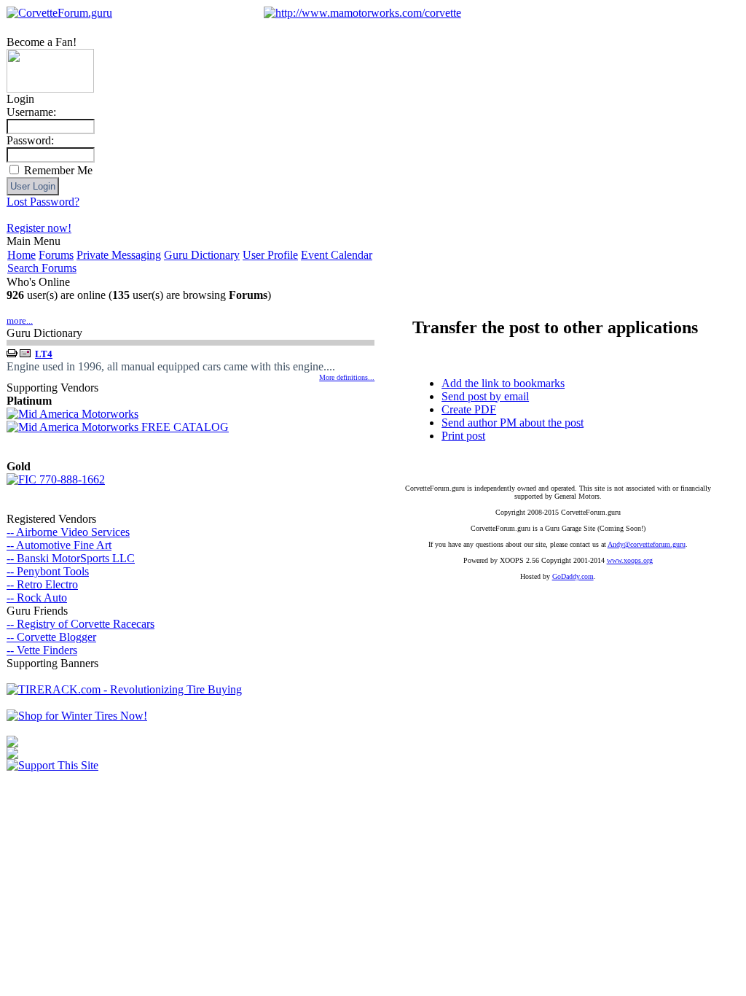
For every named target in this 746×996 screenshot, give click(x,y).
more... (20, 320)
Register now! (39, 228)
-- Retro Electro (42, 584)
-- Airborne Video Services (68, 532)
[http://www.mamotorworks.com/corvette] (362, 13)
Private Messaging (118, 255)
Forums (56, 255)
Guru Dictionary (202, 255)
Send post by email (485, 396)
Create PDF (468, 409)
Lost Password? (43, 201)
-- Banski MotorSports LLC (71, 558)
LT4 (43, 354)
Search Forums (41, 268)
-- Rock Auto (37, 597)
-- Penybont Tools (48, 571)
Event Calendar (336, 255)
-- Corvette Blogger (51, 637)
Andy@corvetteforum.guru (647, 544)
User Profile (270, 255)
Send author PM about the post (512, 422)
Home (21, 255)
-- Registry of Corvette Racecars (80, 624)
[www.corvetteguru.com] (50, 88)
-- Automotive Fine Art (59, 545)
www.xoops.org (630, 560)
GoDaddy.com (573, 576)
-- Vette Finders (42, 650)
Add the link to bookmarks (503, 383)
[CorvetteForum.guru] (59, 13)
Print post (463, 435)
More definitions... (346, 377)
